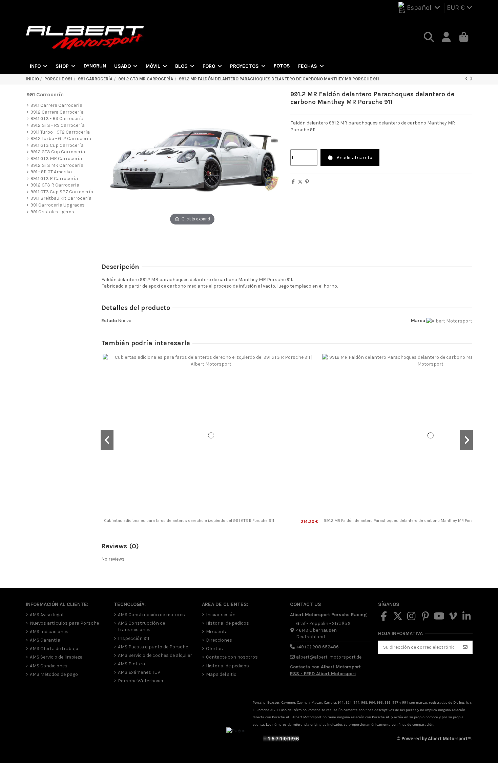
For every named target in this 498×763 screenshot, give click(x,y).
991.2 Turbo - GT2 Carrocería (60, 138)
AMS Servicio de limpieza (56, 657)
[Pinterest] (307, 182)
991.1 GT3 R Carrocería (54, 178)
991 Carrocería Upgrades (57, 205)
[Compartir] (293, 182)
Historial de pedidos (227, 623)
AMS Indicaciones (49, 631)
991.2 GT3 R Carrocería (54, 185)
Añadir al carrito (354, 157)
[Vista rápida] (211, 514)
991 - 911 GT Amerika (51, 172)
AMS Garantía (45, 640)
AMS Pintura (131, 664)
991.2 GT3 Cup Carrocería (57, 152)
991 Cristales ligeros (52, 212)
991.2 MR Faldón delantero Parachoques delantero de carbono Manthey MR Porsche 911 (405, 520)
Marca (418, 321)
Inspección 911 (133, 638)
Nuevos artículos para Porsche (64, 623)
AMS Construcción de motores (151, 615)
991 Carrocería (45, 94)
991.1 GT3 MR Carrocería (56, 158)
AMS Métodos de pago (54, 674)
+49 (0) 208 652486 (317, 647)
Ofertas (214, 648)
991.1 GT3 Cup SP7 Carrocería (61, 192)
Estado (109, 321)
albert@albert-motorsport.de (328, 657)
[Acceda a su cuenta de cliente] (446, 37)
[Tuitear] (300, 182)
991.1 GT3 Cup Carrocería (57, 145)
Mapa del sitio (221, 674)
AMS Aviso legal (46, 615)
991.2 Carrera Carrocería (57, 112)
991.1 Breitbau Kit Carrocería (60, 198)
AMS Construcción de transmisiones (141, 626)
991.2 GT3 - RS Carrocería (57, 125)
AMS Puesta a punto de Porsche (153, 647)
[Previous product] (467, 79)
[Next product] (471, 79)
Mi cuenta (217, 631)
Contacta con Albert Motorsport (325, 667)
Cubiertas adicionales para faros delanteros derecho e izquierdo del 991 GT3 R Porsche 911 (189, 520)
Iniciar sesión (220, 615)
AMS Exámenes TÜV (139, 672)
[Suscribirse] (465, 647)
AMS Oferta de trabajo (54, 648)
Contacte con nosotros (232, 657)
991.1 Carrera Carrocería (56, 105)
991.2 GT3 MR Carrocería (56, 165)
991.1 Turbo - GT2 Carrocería (60, 132)
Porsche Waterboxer (141, 681)
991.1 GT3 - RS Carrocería (56, 118)
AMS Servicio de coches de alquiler (155, 655)
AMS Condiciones (48, 666)
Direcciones (219, 640)
